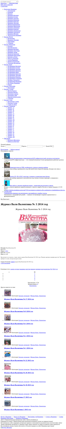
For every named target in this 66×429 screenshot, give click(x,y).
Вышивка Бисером (13, 15)
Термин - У (11, 131)
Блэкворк (10, 12)
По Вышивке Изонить (14, 70)
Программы (11, 41)
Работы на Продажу (13, 141)
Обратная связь (13, 3)
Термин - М (11, 120)
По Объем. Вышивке (14, 83)
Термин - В (11, 111)
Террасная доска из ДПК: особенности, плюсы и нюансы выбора (29, 167)
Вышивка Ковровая (13, 20)
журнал (17, 269)
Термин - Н (11, 121)
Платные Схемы (12, 103)
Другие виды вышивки (14, 35)
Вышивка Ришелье (13, 29)
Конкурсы (4, 3)
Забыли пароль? (15, 149)
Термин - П (11, 124)
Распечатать (33, 285)
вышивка (22, 269)
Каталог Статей (8, 89)
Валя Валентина (12, 47)
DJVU (6, 251)
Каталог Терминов (9, 106)
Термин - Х (11, 134)
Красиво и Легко (12, 57)
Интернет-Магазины (14, 140)
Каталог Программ (9, 86)
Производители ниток (14, 97)
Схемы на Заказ (12, 104)
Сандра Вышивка (13, 60)
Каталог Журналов (9, 44)
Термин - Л (11, 118)
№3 (51, 269)
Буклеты (10, 46)
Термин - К (11, 117)
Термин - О (11, 123)
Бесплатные (11, 87)
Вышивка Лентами (13, 23)
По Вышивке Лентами (14, 75)
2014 (54, 269)
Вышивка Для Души (14, 50)
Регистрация (4, 149)
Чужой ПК (48, 146)
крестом (28, 269)
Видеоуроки (11, 38)
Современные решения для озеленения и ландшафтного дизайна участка (25, 193)
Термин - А (11, 107)
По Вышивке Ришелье (14, 77)
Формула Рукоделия (13, 61)
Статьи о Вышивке (51, 416)
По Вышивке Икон (13, 72)
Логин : (3, 146)
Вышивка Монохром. (14, 26)
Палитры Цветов (13, 92)
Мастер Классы (12, 90)
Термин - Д (11, 114)
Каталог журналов (24, 296)
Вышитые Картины (13, 54)
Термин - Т (11, 129)
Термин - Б (11, 109)
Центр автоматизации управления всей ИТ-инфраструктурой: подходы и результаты (35, 158)
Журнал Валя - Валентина (38, 296)
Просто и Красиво (13, 58)
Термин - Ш (11, 137)
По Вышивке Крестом (14, 74)
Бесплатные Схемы (13, 101)
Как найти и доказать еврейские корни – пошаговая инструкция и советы (31, 185)
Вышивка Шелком (13, 34)
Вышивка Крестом (13, 21)
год (57, 269)
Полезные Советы (13, 94)
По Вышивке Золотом (14, 69)
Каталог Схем (8, 100)
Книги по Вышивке (19, 416)
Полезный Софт (12, 95)
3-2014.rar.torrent (5, 263)
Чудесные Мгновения (14, 63)
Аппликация (11, 10)
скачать (12, 269)
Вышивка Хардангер (14, 32)
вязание (33, 269)
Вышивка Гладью (13, 17)
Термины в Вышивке (22, 418)
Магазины (7, 138)
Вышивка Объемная (13, 27)
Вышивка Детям (12, 52)
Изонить (10, 14)
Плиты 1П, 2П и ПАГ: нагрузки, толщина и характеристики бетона (30, 176)
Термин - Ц (11, 135)
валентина (47, 269)
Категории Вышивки (10, 9)
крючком (38, 269)
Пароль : (24, 146)
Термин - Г (11, 112)
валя (42, 269)
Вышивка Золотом (13, 18)
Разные (10, 84)
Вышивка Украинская (14, 30)
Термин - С (11, 127)
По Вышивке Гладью (14, 67)
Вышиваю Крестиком (14, 55)
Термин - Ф (11, 132)
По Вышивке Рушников (15, 78)
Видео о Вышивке (6, 416)
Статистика (4, 6)
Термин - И (11, 115)
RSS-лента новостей (7, 4)
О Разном (10, 43)
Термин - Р (11, 126)
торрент (13, 261)
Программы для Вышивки (35, 416)
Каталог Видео (8, 37)
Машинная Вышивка (14, 24)
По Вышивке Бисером (14, 66)
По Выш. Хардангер (14, 80)
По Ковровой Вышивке (14, 81)
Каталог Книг (8, 64)
